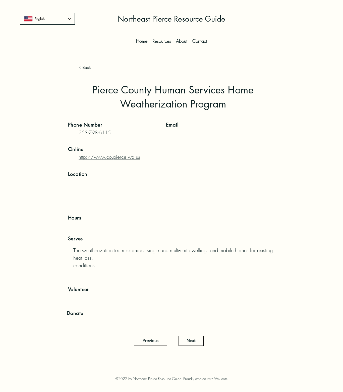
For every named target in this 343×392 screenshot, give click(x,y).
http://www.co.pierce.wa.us (109, 156)
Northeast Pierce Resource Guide (171, 19)
